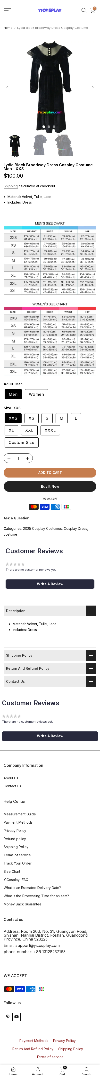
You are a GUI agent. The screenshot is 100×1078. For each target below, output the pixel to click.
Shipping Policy (16, 847)
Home (8, 27)
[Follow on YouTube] (16, 1017)
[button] (50, 584)
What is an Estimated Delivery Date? (32, 888)
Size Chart (12, 871)
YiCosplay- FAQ (16, 880)
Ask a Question (16, 518)
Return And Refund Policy (32, 1049)
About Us (11, 778)
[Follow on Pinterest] (8, 1017)
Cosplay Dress (75, 528)
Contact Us (12, 786)
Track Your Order (18, 863)
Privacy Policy (15, 830)
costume (10, 534)
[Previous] (7, 87)
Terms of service (17, 855)
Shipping (11, 186)
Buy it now (50, 486)
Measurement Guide (20, 814)
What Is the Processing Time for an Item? (36, 896)
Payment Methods (18, 822)
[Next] (92, 87)
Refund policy (15, 839)
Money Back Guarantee (23, 904)
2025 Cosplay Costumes (42, 528)
